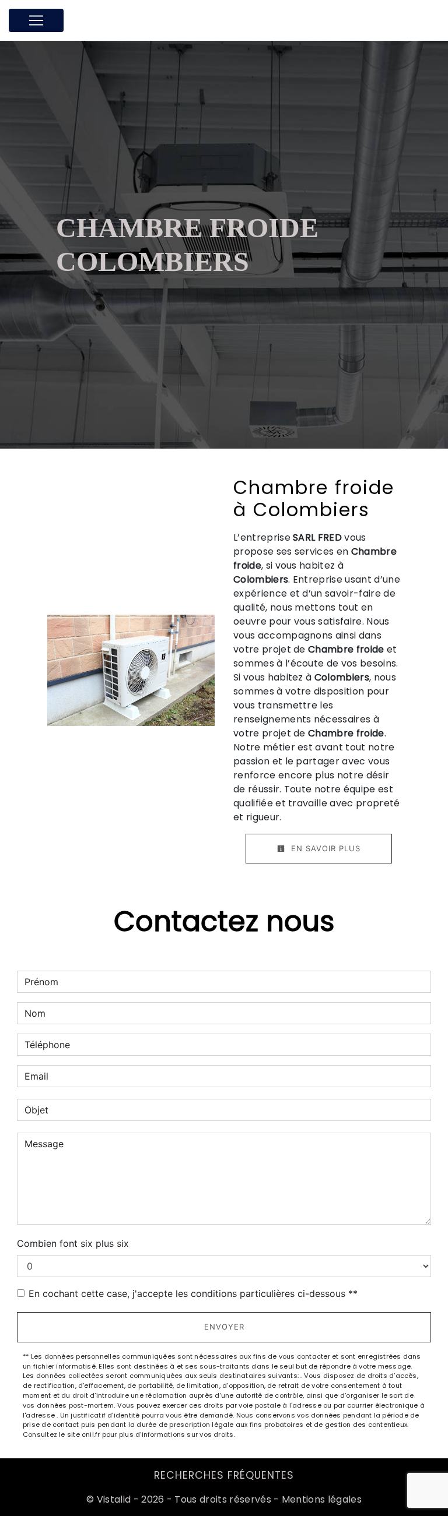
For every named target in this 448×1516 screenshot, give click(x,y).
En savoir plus (324, 848)
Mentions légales (320, 1499)
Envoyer (224, 1326)
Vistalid (114, 1499)
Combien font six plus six (73, 1243)
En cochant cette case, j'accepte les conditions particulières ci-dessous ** (193, 1293)
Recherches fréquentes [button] (224, 1475)
